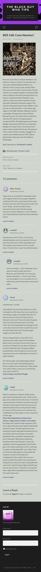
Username (7, 528)
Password (6, 539)
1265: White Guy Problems (12, 167)
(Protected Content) (24, 144)
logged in (15, 494)
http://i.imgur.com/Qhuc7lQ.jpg (15, 374)
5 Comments (18, 39)
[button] (19, 59)
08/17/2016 (7, 39)
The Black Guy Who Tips (20, 8)
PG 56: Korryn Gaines (10, 159)
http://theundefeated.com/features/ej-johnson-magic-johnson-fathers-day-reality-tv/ (19, 420)
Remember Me (10, 549)
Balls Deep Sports (12, 151)
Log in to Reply (8, 221)
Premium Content (24, 151)
